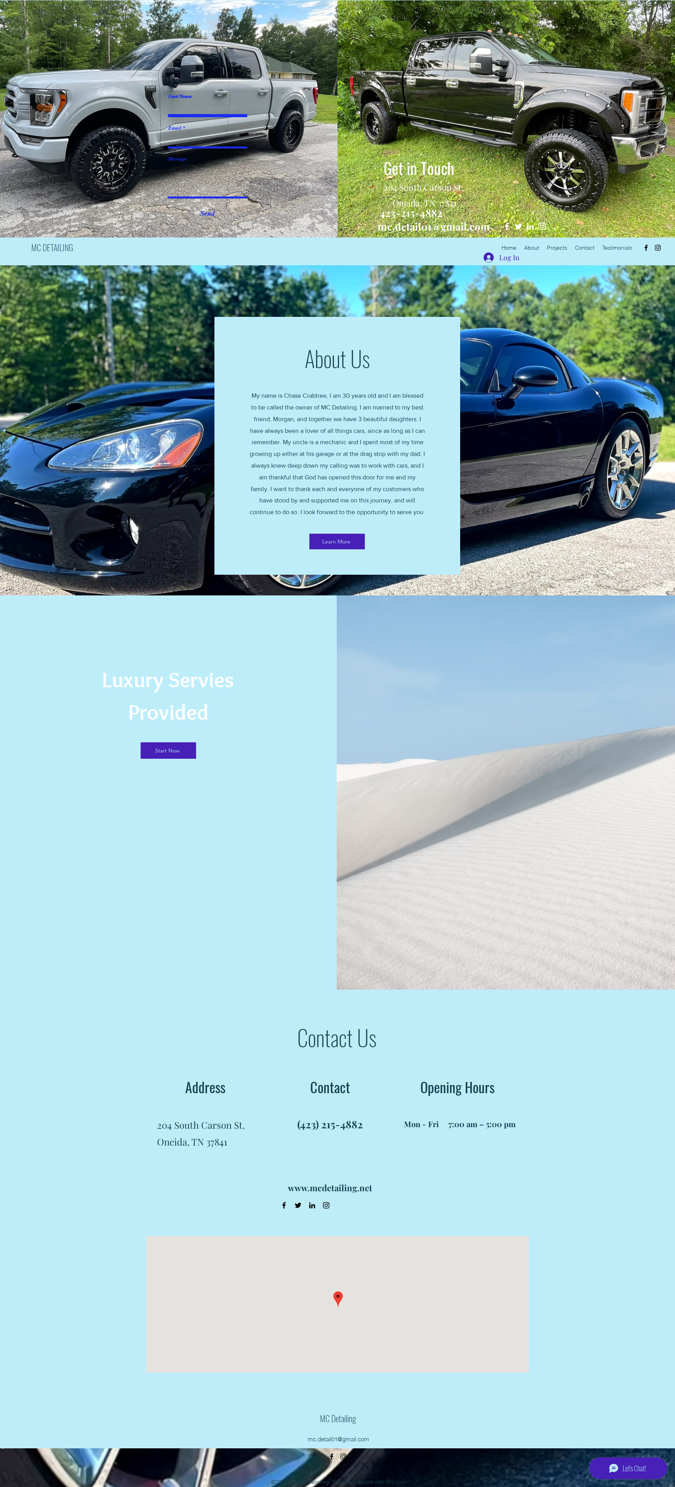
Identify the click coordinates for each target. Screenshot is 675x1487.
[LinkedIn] (312, 1205)
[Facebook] (284, 1205)
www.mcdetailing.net (330, 1188)
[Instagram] (326, 1205)
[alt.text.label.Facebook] (646, 248)
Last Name (179, 96)
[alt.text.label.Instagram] (658, 248)
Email (175, 127)
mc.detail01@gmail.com (434, 226)
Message (177, 158)
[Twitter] (298, 1205)
